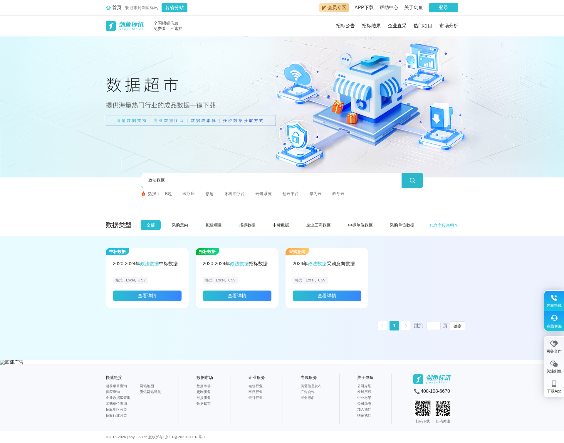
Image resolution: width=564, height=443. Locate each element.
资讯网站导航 (150, 392)
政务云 (338, 193)
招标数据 (247, 225)
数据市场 (205, 377)
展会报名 (308, 398)
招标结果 (371, 25)
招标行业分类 (116, 415)
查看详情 (147, 295)
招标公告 (345, 25)
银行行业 (256, 398)
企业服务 (257, 377)
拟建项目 (214, 225)
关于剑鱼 (413, 7)
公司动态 (364, 404)
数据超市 (204, 404)
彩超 (209, 193)
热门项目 (423, 25)
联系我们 (364, 415)
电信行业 (256, 386)
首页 (117, 7)
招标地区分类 (116, 409)
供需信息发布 (311, 386)
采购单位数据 (402, 225)
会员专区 (337, 7)
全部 (151, 225)
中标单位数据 (360, 225)
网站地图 (147, 386)
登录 (443, 7)
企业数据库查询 (118, 398)
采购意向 (180, 225)
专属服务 (309, 377)
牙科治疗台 (234, 193)
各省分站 (174, 7)
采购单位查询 (116, 404)
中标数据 (281, 225)
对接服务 (204, 398)
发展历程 (364, 392)
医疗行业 (256, 392)
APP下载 (364, 7)
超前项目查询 (116, 386)
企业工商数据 (318, 225)
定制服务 (204, 392)
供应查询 (113, 392)
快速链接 (114, 377)
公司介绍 (364, 386)
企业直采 (397, 25)
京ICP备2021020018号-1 (185, 437)
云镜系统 (263, 193)
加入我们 (364, 409)
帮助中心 (389, 7)
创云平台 (290, 193)
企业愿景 (364, 398)
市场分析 (448, 25)
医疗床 (188, 193)
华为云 (315, 193)
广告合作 (308, 392)
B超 (168, 193)
